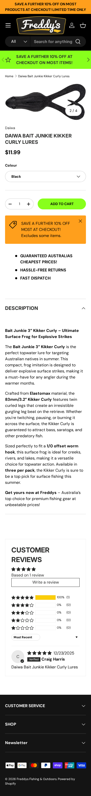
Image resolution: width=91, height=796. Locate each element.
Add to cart (62, 204)
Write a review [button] (45, 582)
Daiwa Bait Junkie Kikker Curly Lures (44, 76)
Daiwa (10, 128)
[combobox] (45, 41)
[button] (82, 25)
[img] (40, 653)
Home (9, 76)
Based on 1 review (27, 575)
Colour (11, 165)
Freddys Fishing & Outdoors (37, 779)
